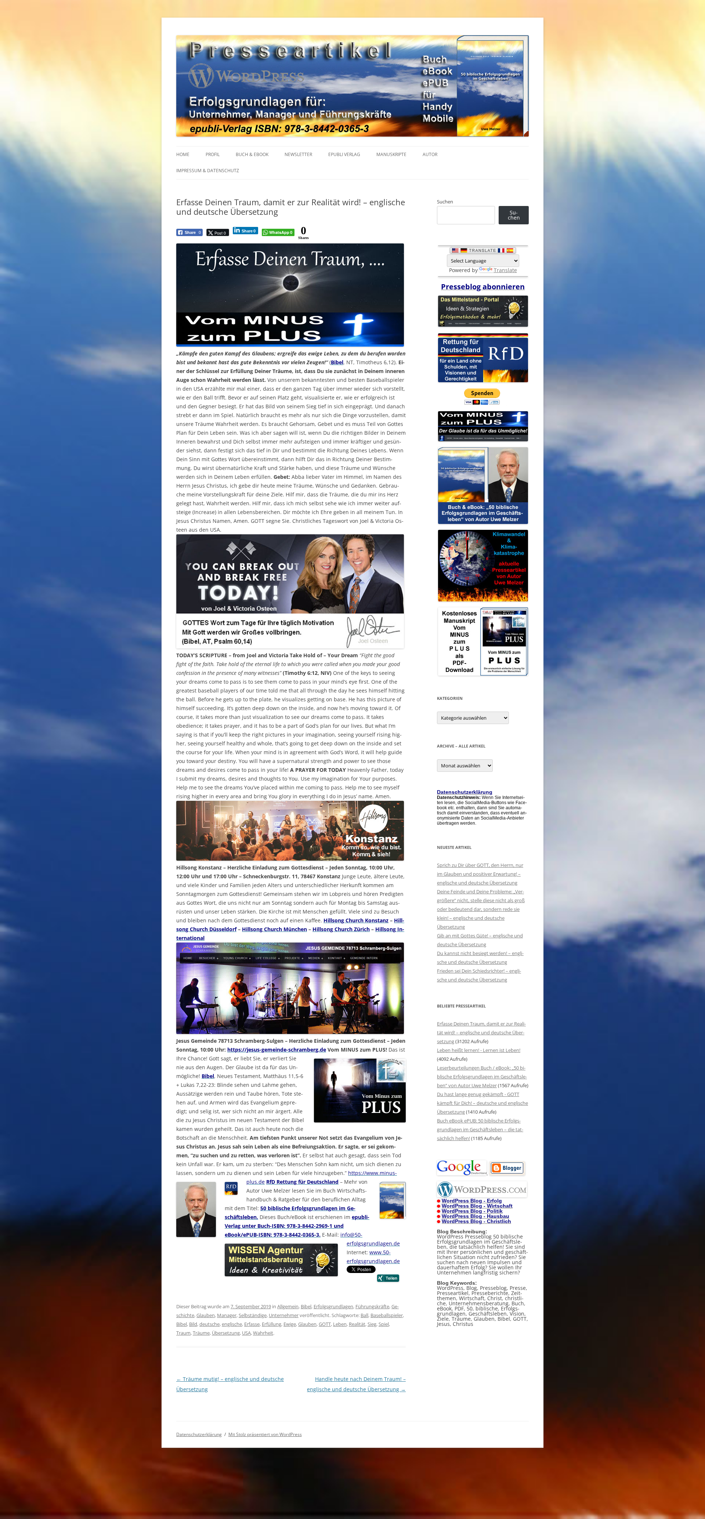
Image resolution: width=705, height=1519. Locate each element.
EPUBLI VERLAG (344, 154)
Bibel (306, 1306)
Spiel (384, 1324)
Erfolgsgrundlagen (333, 1306)
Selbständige (253, 1315)
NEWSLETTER (298, 154)
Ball (364, 1315)
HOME (182, 154)
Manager (226, 1315)
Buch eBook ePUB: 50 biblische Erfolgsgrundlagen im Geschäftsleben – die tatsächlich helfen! (480, 1129)
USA (246, 1333)
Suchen (445, 201)
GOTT (325, 1324)
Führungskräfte (372, 1306)
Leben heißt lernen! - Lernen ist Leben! (478, 1050)
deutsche (209, 1324)
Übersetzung (226, 1333)
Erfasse (252, 1324)
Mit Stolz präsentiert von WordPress (265, 1434)
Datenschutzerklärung (199, 1434)
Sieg (372, 1324)
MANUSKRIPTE (391, 154)
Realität (357, 1324)
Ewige (289, 1324)
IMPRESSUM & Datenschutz (207, 170)
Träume (201, 1333)
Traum (183, 1333)
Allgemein (288, 1306)
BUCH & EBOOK (252, 154)
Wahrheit (263, 1333)
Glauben (205, 1315)
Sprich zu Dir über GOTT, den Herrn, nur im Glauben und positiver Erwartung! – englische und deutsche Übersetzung (480, 874)
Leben (340, 1324)
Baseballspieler (386, 1315)
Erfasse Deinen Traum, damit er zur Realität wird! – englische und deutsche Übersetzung (481, 1032)
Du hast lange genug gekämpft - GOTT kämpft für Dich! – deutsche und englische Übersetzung (482, 1103)
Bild (193, 1324)
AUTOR (430, 154)
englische (232, 1324)
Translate (505, 270)
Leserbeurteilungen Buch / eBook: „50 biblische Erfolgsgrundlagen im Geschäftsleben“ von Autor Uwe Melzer (482, 1076)
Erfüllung (271, 1324)
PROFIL (213, 154)
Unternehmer (284, 1315)
